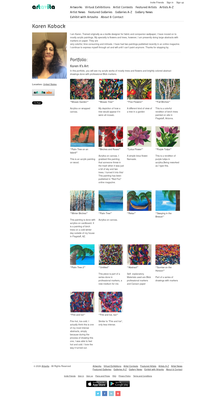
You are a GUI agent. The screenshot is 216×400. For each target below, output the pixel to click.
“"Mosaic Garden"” (79, 101)
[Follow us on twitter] (98, 394)
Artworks (76, 7)
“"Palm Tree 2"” (77, 267)
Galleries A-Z (123, 12)
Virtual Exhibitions (97, 7)
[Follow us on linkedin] (111, 394)
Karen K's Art (79, 66)
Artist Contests (123, 7)
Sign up (180, 2)
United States (50, 84)
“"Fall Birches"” (162, 101)
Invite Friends (157, 2)
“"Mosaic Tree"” (106, 101)
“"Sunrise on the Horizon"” (163, 269)
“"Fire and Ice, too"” (108, 314)
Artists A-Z (167, 7)
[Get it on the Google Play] (119, 384)
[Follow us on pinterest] (117, 394)
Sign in (170, 2)
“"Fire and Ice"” (77, 314)
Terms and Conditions (142, 376)
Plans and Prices (102, 376)
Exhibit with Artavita (84, 17)
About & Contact (112, 17)
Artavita (45, 366)
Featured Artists (146, 7)
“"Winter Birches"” (79, 213)
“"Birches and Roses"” (109, 149)
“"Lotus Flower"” (135, 149)
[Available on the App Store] (96, 384)
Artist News (77, 12)
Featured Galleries (100, 12)
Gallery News (144, 12)
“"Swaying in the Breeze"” (163, 215)
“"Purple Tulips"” (163, 149)
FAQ (114, 376)
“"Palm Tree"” (105, 213)
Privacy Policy (125, 376)
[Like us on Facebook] (104, 394)
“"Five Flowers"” (135, 101)
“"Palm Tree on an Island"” (79, 151)
